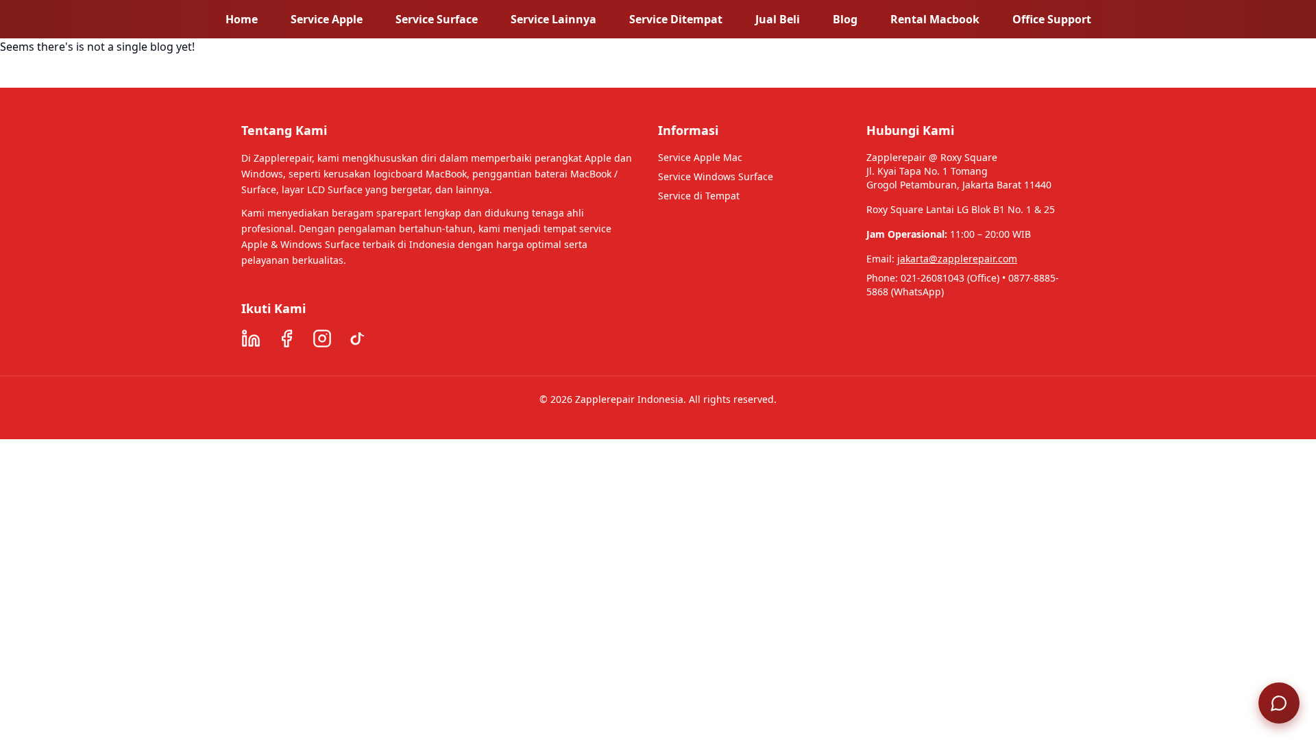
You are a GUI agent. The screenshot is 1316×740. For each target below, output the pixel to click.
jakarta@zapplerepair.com (957, 258)
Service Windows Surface (715, 176)
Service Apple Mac (700, 157)
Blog (845, 19)
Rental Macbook (934, 19)
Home (242, 19)
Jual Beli (777, 19)
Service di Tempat (699, 195)
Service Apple (327, 19)
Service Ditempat (675, 19)
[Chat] (1279, 703)
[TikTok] (357, 338)
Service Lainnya (553, 19)
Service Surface (436, 19)
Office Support (1051, 19)
